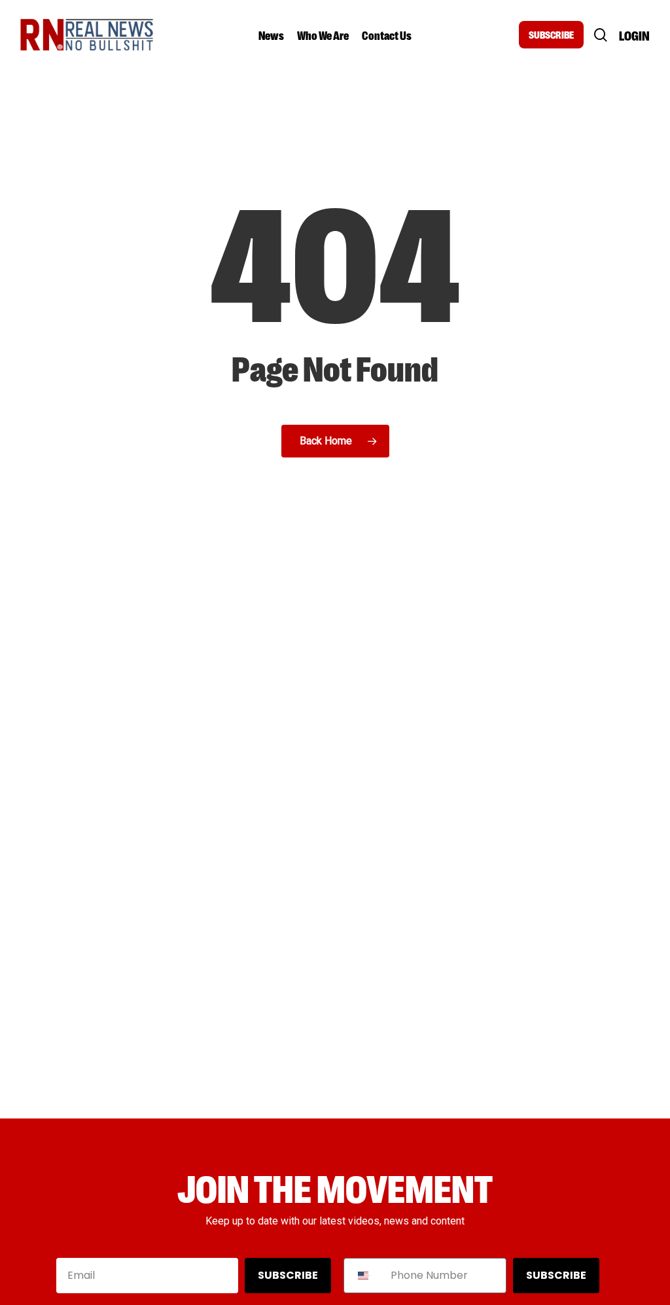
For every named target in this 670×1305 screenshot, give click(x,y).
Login (634, 35)
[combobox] (364, 1276)
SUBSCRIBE (551, 34)
